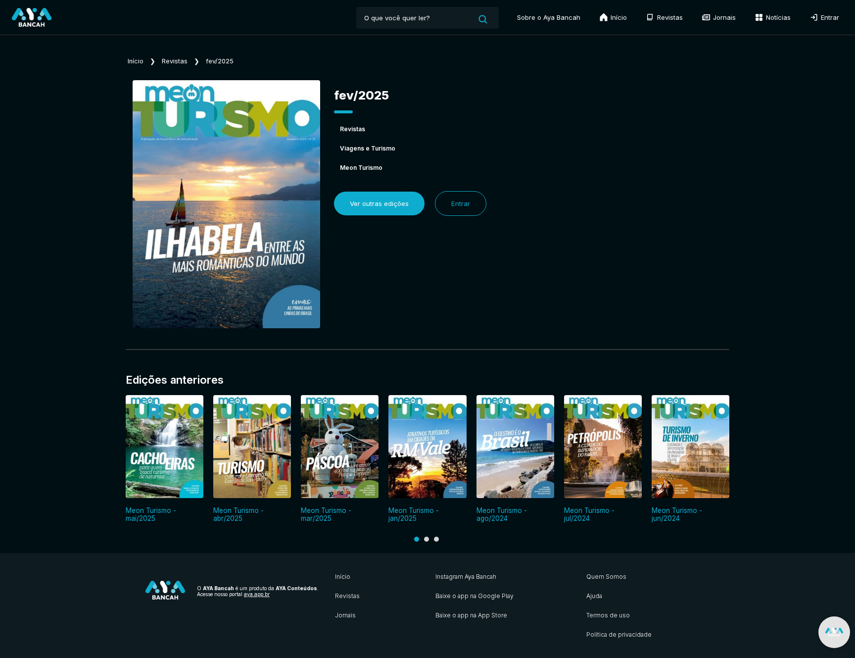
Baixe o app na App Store (471, 615)
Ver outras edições (379, 203)
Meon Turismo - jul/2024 (589, 514)
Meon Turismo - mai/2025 (151, 514)
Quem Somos (606, 576)
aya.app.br (257, 594)
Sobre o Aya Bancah (548, 17)
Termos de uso (608, 615)
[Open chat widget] (834, 632)
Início (618, 17)
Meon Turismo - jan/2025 (413, 514)
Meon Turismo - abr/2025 (238, 514)
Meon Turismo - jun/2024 (677, 514)
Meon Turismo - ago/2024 (501, 514)
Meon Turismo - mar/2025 (326, 514)
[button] (417, 539)
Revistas (669, 17)
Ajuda (594, 596)
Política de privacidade (619, 634)
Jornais (723, 17)
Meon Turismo (361, 167)
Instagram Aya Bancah (465, 576)
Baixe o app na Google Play (474, 596)
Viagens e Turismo (367, 148)
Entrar (829, 17)
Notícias (777, 17)
